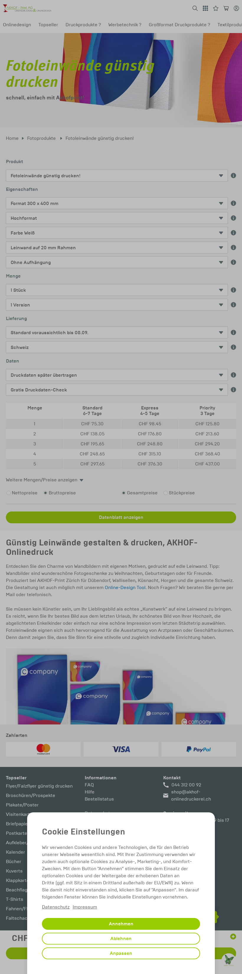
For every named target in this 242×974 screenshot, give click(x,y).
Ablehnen (121, 939)
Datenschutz (56, 907)
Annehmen (121, 924)
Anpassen (121, 953)
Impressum (85, 907)
